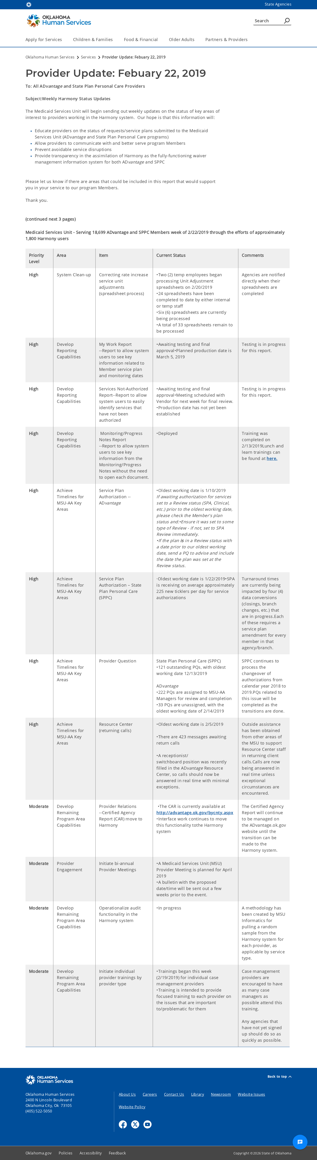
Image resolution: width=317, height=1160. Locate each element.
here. (272, 458)
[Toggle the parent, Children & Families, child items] (114, 39)
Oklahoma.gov (39, 1153)
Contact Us (174, 1094)
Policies (66, 1153)
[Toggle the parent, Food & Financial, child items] (159, 39)
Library (197, 1094)
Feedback (117, 1153)
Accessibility (91, 1153)
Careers (150, 1094)
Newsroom (221, 1094)
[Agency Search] (286, 20)
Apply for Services (44, 39)
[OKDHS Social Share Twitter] (135, 1124)
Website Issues (251, 1094)
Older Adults (181, 39)
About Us (127, 1094)
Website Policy (132, 1106)
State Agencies (278, 4)
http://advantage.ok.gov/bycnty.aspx (194, 812)
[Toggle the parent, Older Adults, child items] (195, 39)
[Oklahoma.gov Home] (29, 4)
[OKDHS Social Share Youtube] (147, 1124)
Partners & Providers (226, 39)
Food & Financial (141, 39)
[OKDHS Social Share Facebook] (123, 1124)
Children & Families (93, 39)
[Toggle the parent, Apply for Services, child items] (63, 39)
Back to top (277, 1076)
